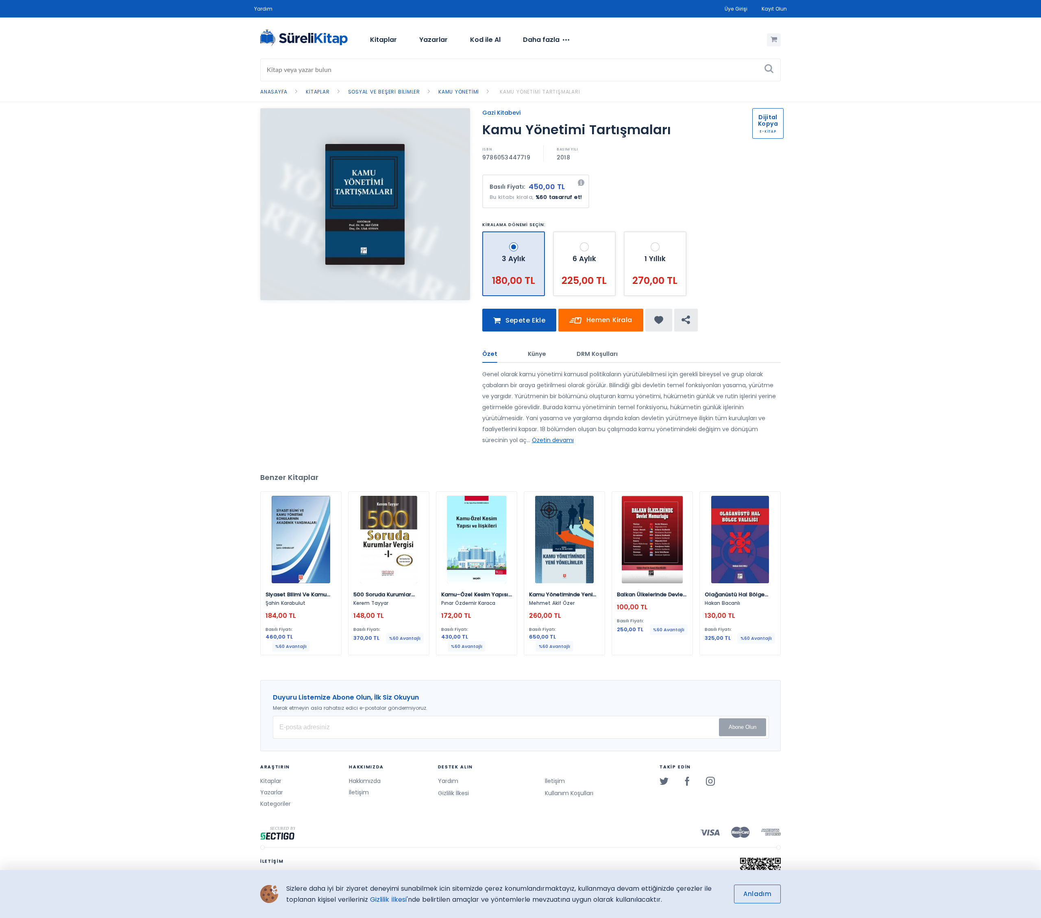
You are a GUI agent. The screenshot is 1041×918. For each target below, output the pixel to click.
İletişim (359, 792)
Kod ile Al (485, 39)
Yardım (263, 8)
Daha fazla (541, 39)
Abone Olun (742, 727)
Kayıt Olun (774, 8)
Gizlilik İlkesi (453, 793)
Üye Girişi (736, 8)
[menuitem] (383, 40)
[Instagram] (710, 780)
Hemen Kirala (608, 320)
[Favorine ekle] (659, 320)
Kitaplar (383, 39)
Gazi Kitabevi (501, 113)
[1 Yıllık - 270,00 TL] (655, 235)
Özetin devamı (553, 440)
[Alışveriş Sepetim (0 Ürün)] (774, 39)
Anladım (757, 894)
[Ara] (769, 70)
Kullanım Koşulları (569, 793)
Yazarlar (433, 39)
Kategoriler (275, 804)
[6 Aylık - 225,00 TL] (585, 235)
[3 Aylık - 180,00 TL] (514, 235)
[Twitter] (664, 780)
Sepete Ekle (524, 320)
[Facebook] (687, 780)
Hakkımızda (365, 781)
